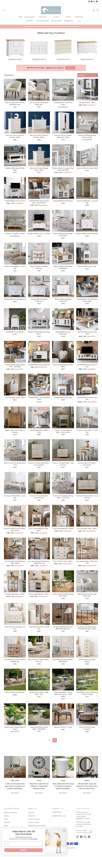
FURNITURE (79, 17)
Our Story (31, 813)
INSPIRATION (68, 20)
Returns (6, 816)
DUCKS (68, 17)
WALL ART (42, 17)
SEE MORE (15, 793)
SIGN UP (23, 850)
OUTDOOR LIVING (43, 20)
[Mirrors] (87, 767)
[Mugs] (63, 767)
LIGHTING (29, 20)
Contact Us (31, 816)
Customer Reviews (34, 819)
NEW (20, 17)
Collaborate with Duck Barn (37, 825)
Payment (7, 822)
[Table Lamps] (15, 767)
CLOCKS (56, 17)
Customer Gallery (33, 822)
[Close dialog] (64, 831)
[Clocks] (39, 767)
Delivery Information (10, 813)
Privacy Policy (33, 839)
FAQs (5, 819)
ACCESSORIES (29, 17)
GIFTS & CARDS (56, 20)
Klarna (6, 825)
